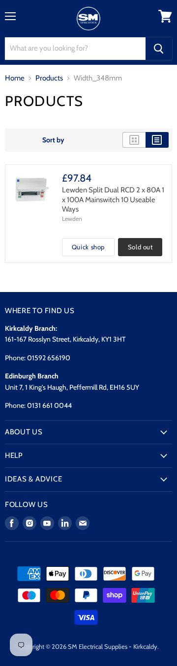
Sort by (53, 140)
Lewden (72, 218)
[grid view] (134, 140)
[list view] (157, 140)
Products (49, 78)
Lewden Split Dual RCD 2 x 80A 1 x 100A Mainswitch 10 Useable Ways (113, 199)
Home (15, 78)
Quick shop (88, 247)
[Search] (159, 48)
